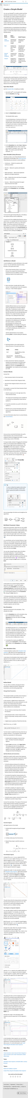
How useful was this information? (15, 1074)
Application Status (16, 1086)
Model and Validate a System (10, 1068)
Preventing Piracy (7, 1086)
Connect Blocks (9, 416)
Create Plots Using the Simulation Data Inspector (15, 1070)
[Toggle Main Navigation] (26, 1)
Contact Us (23, 1086)
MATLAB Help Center (10, 1)
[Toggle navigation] (6, 5)
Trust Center (6, 1084)
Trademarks (12, 1084)
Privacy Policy (19, 1084)
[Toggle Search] (23, 1)
